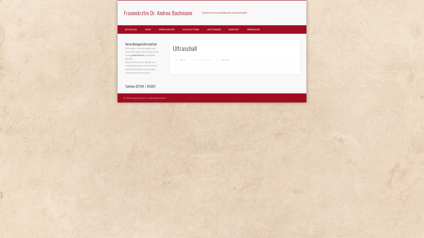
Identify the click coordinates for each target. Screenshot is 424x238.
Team (148, 29)
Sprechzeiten (167, 29)
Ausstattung (191, 29)
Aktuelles (131, 29)
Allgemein (225, 59)
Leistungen (214, 29)
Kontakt (234, 29)
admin (183, 59)
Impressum (253, 29)
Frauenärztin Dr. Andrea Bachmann (158, 13)
